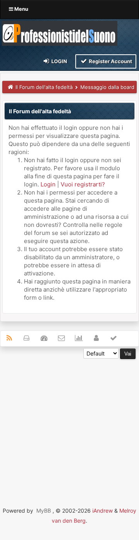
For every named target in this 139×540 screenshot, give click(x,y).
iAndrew (102, 510)
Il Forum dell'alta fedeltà (44, 87)
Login (58, 61)
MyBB (43, 510)
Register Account (110, 61)
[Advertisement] (69, 428)
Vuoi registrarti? (83, 184)
